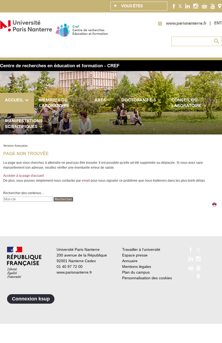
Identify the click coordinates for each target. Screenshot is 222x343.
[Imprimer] (214, 205)
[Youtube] (213, 6)
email (86, 180)
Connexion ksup (31, 299)
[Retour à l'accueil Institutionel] (24, 262)
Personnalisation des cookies (147, 278)
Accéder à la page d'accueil (23, 176)
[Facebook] (174, 6)
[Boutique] (204, 6)
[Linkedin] (187, 6)
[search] (28, 199)
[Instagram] (195, 6)
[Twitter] (180, 6)
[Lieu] (219, 6)
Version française (15, 145)
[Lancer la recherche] (216, 41)
